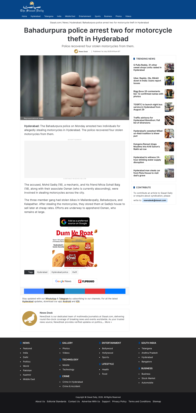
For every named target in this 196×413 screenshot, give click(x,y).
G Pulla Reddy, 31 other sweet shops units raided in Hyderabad (147, 67)
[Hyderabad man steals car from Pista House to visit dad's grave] (169, 173)
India (59, 16)
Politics (26, 361)
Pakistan (27, 370)
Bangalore (147, 361)
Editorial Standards (56, 401)
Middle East (70, 16)
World (26, 366)
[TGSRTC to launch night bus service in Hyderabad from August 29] (169, 107)
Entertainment (85, 16)
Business (108, 16)
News (65, 22)
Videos (128, 16)
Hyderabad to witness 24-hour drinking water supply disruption (147, 160)
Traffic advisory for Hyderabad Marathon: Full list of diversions (146, 120)
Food (104, 373)
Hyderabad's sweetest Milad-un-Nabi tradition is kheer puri (148, 133)
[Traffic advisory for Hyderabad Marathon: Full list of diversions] (169, 120)
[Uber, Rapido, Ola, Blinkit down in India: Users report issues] (169, 80)
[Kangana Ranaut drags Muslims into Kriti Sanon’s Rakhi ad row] (169, 146)
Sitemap (157, 401)
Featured (27, 348)
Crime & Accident (71, 386)
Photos (119, 16)
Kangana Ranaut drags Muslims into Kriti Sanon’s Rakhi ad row (146, 146)
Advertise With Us (91, 401)
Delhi (25, 357)
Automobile (147, 382)
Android (67, 301)
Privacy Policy (119, 401)
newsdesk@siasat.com (155, 200)
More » (108, 322)
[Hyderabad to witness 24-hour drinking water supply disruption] (169, 160)
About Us (40, 401)
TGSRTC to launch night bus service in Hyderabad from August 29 (147, 107)
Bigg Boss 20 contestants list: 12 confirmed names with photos (148, 94)
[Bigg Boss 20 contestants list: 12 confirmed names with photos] (169, 94)
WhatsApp (50, 298)
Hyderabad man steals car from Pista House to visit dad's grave (146, 173)
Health (105, 369)
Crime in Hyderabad (73, 381)
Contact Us (74, 401)
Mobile (66, 365)
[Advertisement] (74, 159)
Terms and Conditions (140, 401)
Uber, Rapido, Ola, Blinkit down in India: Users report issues (147, 80)
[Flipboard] (86, 281)
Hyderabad (36, 16)
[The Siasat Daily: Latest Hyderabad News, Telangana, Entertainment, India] (32, 7)
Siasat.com (55, 22)
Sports (98, 16)
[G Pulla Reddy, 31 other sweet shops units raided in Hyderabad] (169, 67)
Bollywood (107, 348)
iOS (77, 301)
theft (74, 272)
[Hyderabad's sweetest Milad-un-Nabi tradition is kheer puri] (169, 133)
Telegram (64, 298)
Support (106, 401)
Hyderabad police (60, 272)
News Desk (83, 51)
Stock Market (148, 378)
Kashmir (27, 374)
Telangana (48, 16)
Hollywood (107, 352)
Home (24, 16)
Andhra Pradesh (150, 352)
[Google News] (63, 281)
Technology (68, 369)
